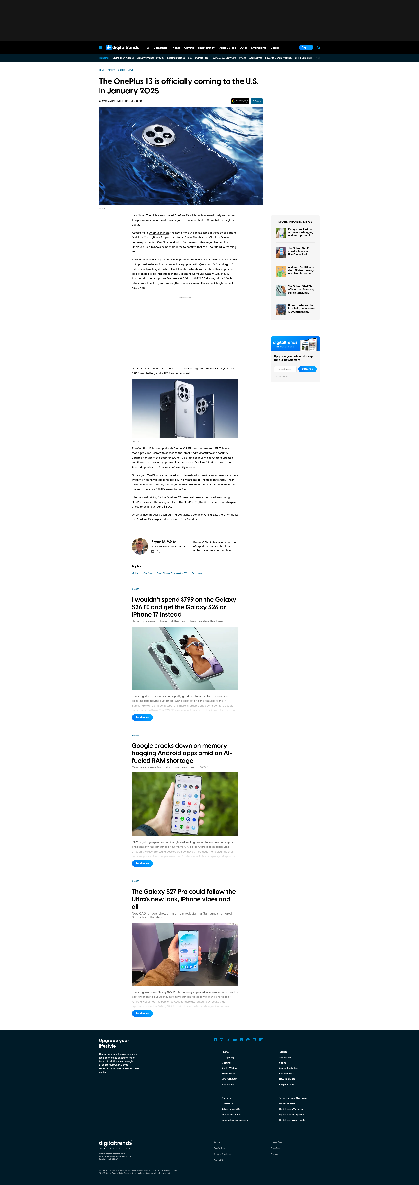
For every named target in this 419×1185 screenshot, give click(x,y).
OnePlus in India (159, 232)
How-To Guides (287, 1079)
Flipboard (261, 1039)
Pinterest (248, 1039)
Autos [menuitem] (243, 48)
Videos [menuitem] (275, 48)
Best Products (286, 1073)
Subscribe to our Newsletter (293, 1098)
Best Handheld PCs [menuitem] (198, 58)
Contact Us (227, 1103)
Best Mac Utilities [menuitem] (176, 58)
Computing (228, 1057)
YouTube (235, 1039)
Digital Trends (116, 52)
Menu (100, 47)
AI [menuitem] (148, 48)
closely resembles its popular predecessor (178, 259)
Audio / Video (229, 1068)
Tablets (283, 1052)
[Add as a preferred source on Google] (240, 101)
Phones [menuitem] (176, 48)
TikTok (241, 1039)
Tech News (197, 573)
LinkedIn (254, 1039)
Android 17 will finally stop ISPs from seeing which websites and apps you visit (301, 272)
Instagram (221, 1039)
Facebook (215, 1039)
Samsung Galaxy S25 (206, 273)
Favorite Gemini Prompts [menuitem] (278, 58)
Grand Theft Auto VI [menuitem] (123, 58)
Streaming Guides (288, 1068)
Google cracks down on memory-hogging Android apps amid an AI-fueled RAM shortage (301, 235)
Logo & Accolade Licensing (235, 1119)
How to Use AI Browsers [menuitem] (223, 58)
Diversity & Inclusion (223, 1154)
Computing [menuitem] (160, 48)
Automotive (228, 1084)
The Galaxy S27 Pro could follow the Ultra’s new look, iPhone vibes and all (300, 253)
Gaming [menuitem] (189, 48)
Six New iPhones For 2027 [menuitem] (150, 58)
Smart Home (228, 1073)
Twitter (228, 1039)
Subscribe (307, 369)
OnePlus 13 (181, 215)
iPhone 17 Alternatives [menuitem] (250, 58)
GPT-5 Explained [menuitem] (303, 58)
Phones (225, 1052)
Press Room (276, 1148)
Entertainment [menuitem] (206, 48)
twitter (158, 551)
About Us (226, 1098)
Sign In (306, 47)
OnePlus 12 (202, 462)
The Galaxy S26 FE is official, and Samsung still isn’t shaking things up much (301, 291)
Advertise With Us (231, 1109)
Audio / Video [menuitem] (227, 48)
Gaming (226, 1063)
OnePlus (147, 573)
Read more (142, 717)
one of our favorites (185, 519)
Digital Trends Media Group (117, 1173)
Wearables (285, 1057)
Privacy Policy (282, 376)
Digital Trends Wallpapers (291, 1109)
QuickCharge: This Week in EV (172, 573)
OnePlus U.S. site (143, 247)
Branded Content (287, 1103)
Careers (217, 1142)
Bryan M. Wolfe (108, 101)
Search (318, 47)
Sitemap (274, 1154)
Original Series (287, 1084)
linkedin (152, 551)
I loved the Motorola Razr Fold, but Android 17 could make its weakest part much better (301, 312)
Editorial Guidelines (231, 1114)
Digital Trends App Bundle (292, 1119)
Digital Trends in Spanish (291, 1114)
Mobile (135, 573)
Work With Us (219, 1148)
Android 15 (210, 448)
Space (282, 1063)
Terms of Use (219, 1160)
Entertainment (229, 1079)
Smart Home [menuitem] (258, 48)
